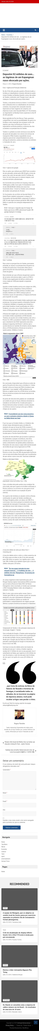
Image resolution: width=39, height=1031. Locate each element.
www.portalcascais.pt (23, 1023)
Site (4, 810)
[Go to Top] (36, 1022)
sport (3, 856)
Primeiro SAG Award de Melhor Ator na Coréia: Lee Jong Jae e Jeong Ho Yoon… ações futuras (20, 743)
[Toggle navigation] (3, 30)
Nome (5, 793)
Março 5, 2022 (7, 84)
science (3, 851)
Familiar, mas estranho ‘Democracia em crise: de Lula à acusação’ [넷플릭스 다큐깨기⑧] (19, 751)
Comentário (7, 770)
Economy (5, 70)
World (3, 847)
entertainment (5, 859)
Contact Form (5, 861)
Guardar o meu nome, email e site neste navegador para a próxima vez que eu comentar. (18, 821)
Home (3, 842)
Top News (4, 844)
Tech (2, 854)
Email (5, 801)
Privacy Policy (10, 1025)
